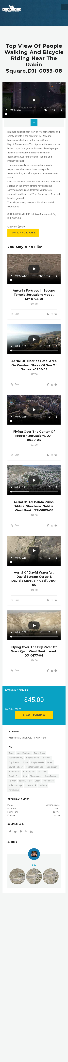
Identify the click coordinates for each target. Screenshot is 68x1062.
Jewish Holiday (16, 767)
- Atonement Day (15, 738)
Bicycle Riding (32, 758)
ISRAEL (27, 738)
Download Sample (34, 122)
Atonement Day (16, 758)
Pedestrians (14, 771)
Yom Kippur (14, 790)
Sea (25, 776)
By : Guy (15, 314)
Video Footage (15, 785)
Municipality (52, 767)
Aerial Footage (24, 753)
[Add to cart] (55, 314)
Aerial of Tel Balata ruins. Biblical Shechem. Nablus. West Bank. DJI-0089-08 (34, 506)
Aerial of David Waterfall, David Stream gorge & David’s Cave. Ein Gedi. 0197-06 (34, 579)
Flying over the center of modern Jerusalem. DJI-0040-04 (34, 436)
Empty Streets (37, 762)
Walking (43, 785)
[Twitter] (15, 832)
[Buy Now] (52, 314)
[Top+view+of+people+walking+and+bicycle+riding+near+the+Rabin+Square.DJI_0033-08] (26, 832)
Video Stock (30, 785)
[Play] (34, 100)
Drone (25, 762)
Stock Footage (51, 776)
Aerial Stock (39, 753)
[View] (48, 314)
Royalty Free (14, 776)
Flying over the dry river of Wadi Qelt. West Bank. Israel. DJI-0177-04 (34, 651)
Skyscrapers (35, 776)
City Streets (14, 762)
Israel (49, 762)
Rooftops (42, 771)
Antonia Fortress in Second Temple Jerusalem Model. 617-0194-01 (34, 295)
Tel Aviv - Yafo (39, 738)
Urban (37, 781)
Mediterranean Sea (34, 767)
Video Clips (48, 781)
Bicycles (47, 758)
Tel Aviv (12, 781)
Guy (34, 865)
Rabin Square (29, 771)
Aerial (11, 753)
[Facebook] (10, 832)
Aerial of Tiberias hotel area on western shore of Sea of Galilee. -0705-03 (34, 365)
